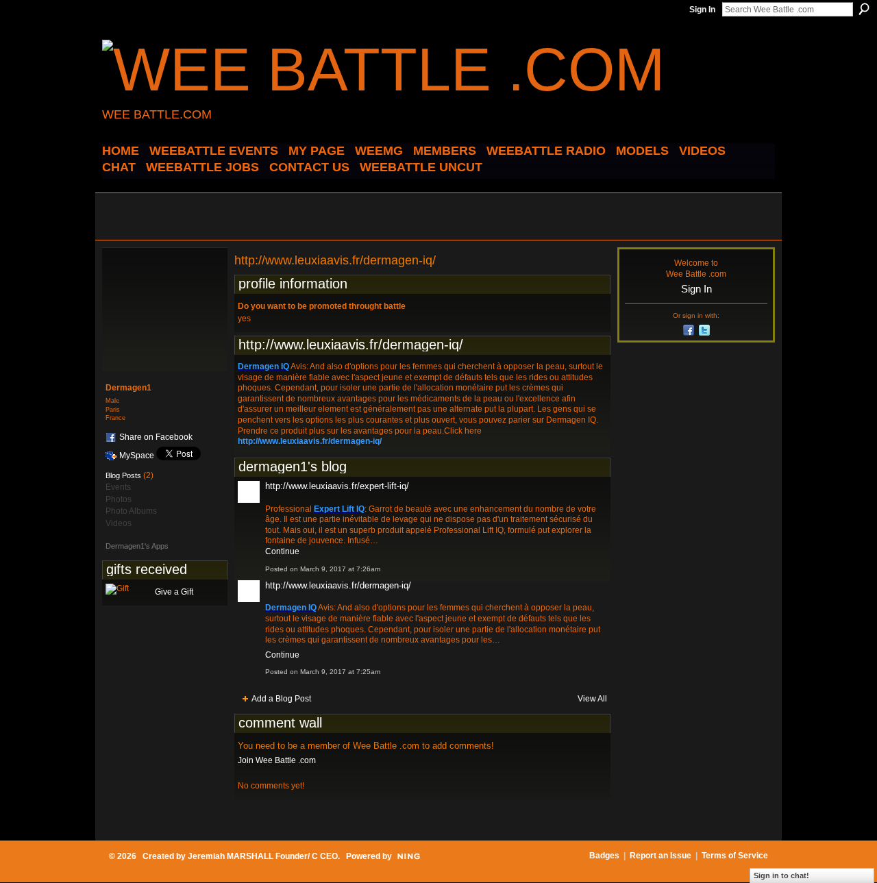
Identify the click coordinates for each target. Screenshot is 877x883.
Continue (282, 551)
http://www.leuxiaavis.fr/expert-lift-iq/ (337, 486)
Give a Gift (174, 592)
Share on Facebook (156, 437)
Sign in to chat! (781, 875)
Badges (604, 855)
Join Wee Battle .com (277, 760)
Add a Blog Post (281, 699)
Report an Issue (660, 855)
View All (592, 699)
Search (864, 9)
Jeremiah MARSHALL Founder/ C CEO (263, 856)
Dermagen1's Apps (137, 546)
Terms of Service (735, 855)
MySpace (136, 455)
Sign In (702, 9)
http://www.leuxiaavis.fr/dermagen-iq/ (338, 585)
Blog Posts (123, 475)
